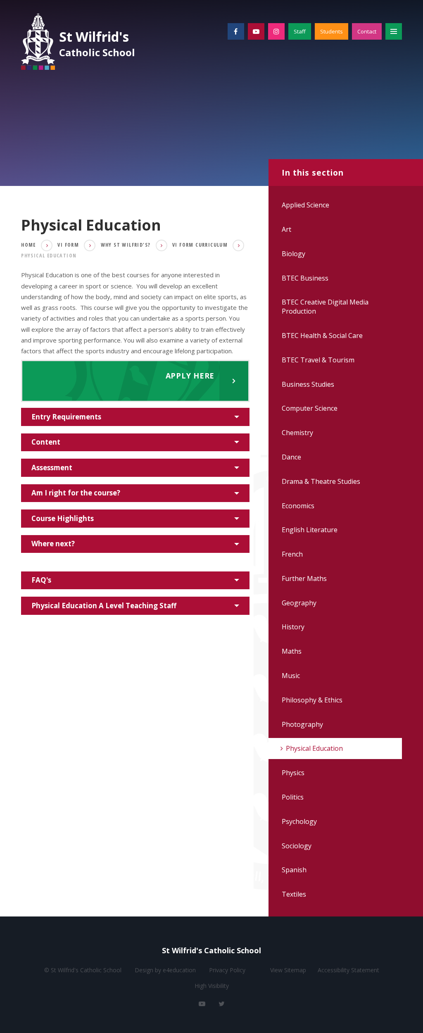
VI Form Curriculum (200, 244)
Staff (300, 31)
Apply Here (127, 381)
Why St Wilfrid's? (126, 244)
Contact (366, 31)
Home (28, 244)
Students (331, 31)
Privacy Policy (227, 970)
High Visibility (212, 986)
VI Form (68, 244)
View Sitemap (288, 970)
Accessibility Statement (348, 970)
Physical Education (48, 255)
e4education (179, 970)
